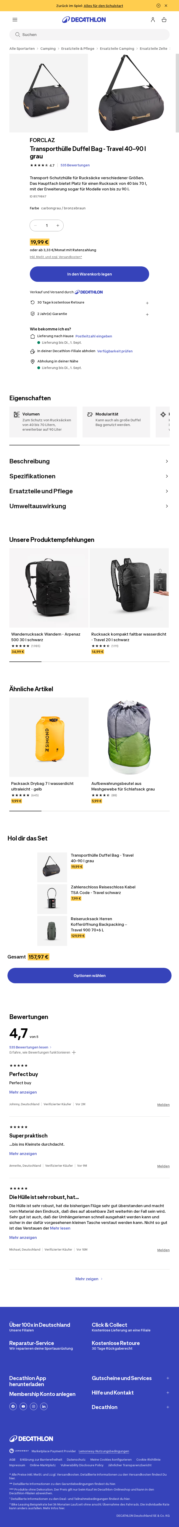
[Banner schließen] (166, 5)
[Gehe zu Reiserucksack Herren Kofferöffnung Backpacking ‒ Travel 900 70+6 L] (52, 931)
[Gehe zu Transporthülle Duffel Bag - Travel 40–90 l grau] (52, 867)
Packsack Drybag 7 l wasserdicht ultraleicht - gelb (42, 786)
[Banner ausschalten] (158, 5)
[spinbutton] (46, 225)
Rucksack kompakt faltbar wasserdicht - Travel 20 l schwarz (128, 637)
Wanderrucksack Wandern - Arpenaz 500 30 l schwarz (45, 637)
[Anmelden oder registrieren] (152, 19)
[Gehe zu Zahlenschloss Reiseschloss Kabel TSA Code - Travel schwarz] (52, 899)
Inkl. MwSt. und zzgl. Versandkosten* (56, 257)
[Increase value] (57, 225)
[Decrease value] (35, 225)
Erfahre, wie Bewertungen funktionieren (39, 1052)
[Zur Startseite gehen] (84, 19)
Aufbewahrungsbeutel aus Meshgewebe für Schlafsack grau (123, 786)
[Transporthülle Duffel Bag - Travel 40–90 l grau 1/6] (48, 93)
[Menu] (15, 19)
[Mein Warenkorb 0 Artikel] (164, 19)
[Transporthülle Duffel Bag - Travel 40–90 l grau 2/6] (132, 93)
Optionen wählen (90, 975)
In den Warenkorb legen (89, 274)
